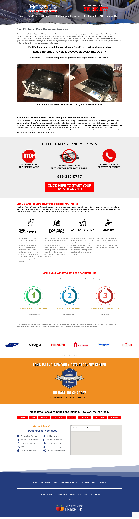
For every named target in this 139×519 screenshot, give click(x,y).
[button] (3, 345)
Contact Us (111, 16)
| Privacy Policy (95, 494)
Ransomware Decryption (68, 16)
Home (21, 16)
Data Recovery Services (39, 16)
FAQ (101, 16)
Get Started (90, 16)
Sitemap (86, 494)
